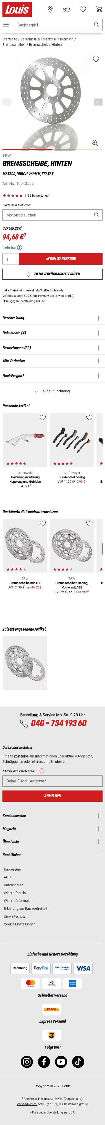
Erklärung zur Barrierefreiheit (25, 908)
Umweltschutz (15, 916)
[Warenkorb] (99, 9)
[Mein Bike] (66, 9)
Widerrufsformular (18, 901)
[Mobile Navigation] (6, 24)
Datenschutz (13, 885)
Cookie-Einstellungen (19, 924)
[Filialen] (50, 9)
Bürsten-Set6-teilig (72, 477)
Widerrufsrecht (15, 893)
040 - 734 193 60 (58, 724)
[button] (97, 25)
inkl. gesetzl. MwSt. (31, 290)
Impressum (12, 869)
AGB (7, 877)
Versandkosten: (12, 296)
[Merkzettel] (82, 9)
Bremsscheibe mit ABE (25, 583)
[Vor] (98, 102)
